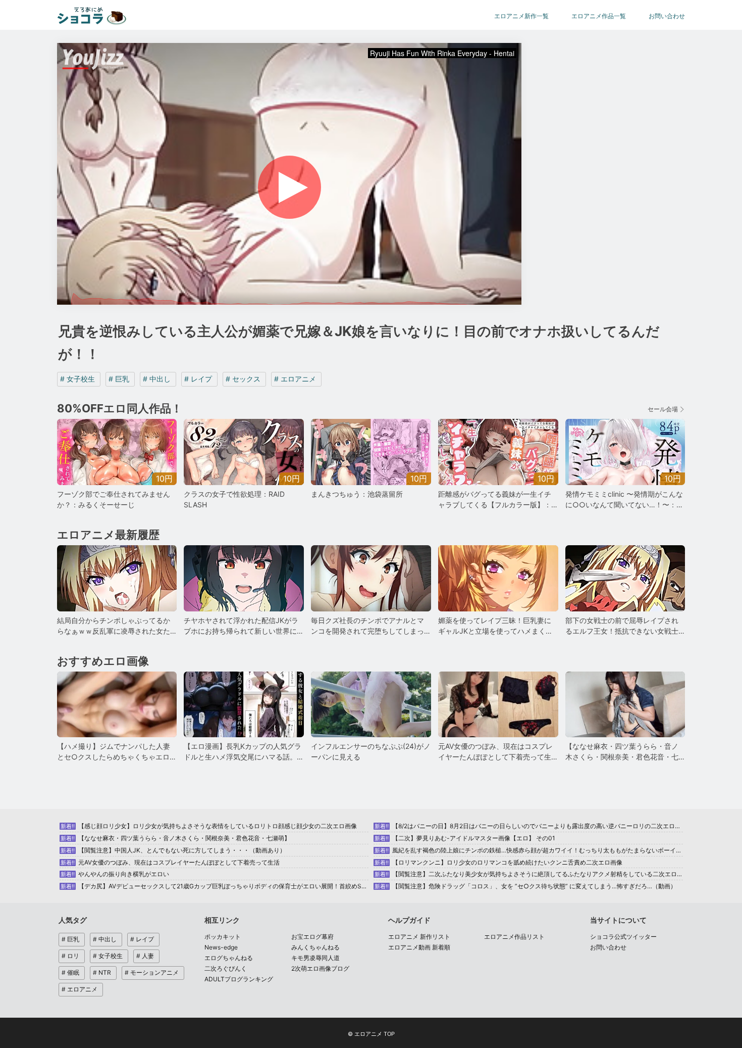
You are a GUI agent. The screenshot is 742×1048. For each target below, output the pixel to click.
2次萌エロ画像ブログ (320, 968)
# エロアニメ (295, 378)
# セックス (243, 378)
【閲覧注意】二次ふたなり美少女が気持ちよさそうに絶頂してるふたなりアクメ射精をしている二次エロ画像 (532, 874)
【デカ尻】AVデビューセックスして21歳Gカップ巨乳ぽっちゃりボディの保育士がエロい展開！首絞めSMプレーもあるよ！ (238, 886)
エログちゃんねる (228, 958)
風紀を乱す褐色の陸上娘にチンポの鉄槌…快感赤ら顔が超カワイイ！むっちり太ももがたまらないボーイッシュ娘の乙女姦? (551, 850)
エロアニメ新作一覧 (521, 16)
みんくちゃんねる (315, 947)
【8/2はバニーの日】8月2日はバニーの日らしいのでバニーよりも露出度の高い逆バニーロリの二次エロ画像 (531, 826)
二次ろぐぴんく (225, 968)
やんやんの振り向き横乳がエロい (115, 874)
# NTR (102, 972)
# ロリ (70, 956)
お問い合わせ (667, 16)
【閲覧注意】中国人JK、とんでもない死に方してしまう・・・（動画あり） (173, 850)
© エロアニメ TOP (371, 1033)
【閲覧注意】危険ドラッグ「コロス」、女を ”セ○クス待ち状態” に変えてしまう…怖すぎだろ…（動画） (525, 886)
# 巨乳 (119, 378)
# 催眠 (70, 972)
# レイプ (198, 378)
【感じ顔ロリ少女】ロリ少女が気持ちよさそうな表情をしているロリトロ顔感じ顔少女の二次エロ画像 (209, 826)
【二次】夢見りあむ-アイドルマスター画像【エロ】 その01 (465, 838)
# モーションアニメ (152, 972)
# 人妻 (145, 956)
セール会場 (663, 409)
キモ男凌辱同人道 (315, 958)
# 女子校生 (77, 378)
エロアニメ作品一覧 (598, 16)
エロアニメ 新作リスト (419, 936)
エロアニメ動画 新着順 (419, 947)
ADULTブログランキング (238, 979)
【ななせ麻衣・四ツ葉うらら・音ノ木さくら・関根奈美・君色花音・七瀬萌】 (175, 838)
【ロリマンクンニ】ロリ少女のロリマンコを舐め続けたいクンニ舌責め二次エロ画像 (498, 862)
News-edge (221, 947)
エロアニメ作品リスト (514, 936)
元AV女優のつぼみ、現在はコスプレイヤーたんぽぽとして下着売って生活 (170, 862)
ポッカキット (222, 936)
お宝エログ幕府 (312, 936)
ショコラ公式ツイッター (623, 936)
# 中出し (157, 378)
